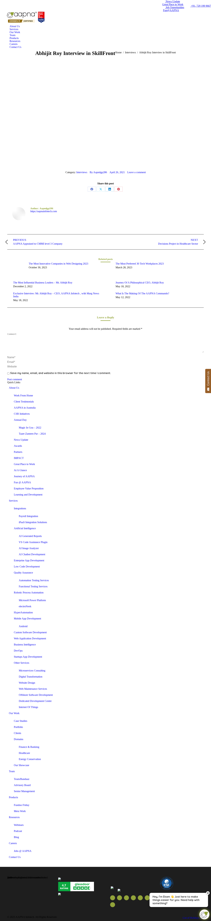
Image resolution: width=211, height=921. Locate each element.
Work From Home (23, 395)
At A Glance (20, 470)
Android (23, 626)
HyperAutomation (23, 612)
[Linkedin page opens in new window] (140, 897)
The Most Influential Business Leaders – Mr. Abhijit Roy (42, 282)
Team (12, 771)
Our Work (14, 713)
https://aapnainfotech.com (43, 211)
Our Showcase (21, 765)
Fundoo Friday (21, 805)
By (98, 172)
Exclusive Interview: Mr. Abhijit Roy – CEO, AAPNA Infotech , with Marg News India (56, 295)
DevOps (18, 650)
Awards (18, 445)
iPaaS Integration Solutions (33, 522)
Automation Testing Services (34, 580)
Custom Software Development (30, 632)
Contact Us (15, 857)
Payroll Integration (28, 516)
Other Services (21, 662)
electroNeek (25, 606)
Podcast (18, 831)
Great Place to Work (172, 4)
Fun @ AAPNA (22, 482)
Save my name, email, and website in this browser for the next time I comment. (60, 373)
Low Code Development (27, 566)
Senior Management (24, 791)
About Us (14, 387)
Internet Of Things (28, 707)
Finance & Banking (29, 747)
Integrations (20, 508)
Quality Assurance (23, 572)
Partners (18, 452)
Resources (14, 817)
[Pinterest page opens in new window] (147, 897)
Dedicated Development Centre (35, 701)
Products (13, 797)
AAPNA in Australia (25, 407)
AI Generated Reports (30, 536)
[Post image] (16, 269)
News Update (172, 1)
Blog (16, 837)
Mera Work (20, 811)
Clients (17, 733)
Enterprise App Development (29, 560)
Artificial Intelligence (25, 528)
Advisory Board (22, 785)
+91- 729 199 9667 (200, 5)
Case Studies (20, 721)
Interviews (81, 172)
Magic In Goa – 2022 (30, 427)
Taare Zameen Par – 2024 (32, 433)
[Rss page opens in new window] (133, 897)
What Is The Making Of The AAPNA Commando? (142, 293)
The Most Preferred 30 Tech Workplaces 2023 (140, 263)
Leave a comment (136, 172)
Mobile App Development (27, 618)
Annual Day (20, 419)
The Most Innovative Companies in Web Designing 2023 (58, 263)
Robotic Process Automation (29, 592)
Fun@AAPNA (171, 10)
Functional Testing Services (33, 586)
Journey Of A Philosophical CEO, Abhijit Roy (140, 282)
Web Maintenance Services (33, 688)
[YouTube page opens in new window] (126, 897)
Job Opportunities (174, 7)
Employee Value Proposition (29, 488)
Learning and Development (28, 494)
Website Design (27, 682)
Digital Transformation (30, 676)
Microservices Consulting (32, 670)
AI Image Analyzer (29, 548)
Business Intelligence (25, 644)
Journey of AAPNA (24, 476)
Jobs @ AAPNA (22, 851)
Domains (18, 739)
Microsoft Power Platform (32, 600)
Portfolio (18, 727)
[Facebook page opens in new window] (112, 897)
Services (13, 500)
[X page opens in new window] (119, 897)
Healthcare (24, 753)
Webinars (19, 825)
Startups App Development (28, 656)
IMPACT (19, 458)
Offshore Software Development (36, 695)
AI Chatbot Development (32, 554)
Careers (13, 843)
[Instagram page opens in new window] (112, 904)
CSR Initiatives (22, 413)
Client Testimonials (24, 401)
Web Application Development (30, 638)
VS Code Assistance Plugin (33, 542)
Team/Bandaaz (21, 779)
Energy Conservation (30, 759)
